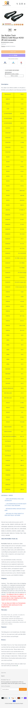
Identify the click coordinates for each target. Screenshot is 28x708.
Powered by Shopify (19, 703)
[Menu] (24, 3)
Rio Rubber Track (11, 703)
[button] (4, 42)
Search (2, 676)
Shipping (3, 46)
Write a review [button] (14, 75)
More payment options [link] (13, 58)
